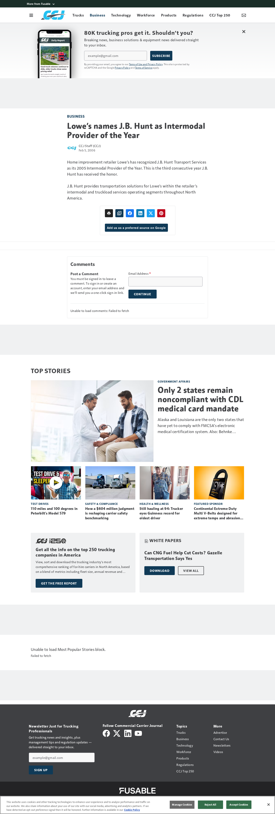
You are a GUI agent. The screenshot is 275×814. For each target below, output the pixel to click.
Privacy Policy (122, 67)
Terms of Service (143, 67)
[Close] (268, 804)
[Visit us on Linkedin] (127, 733)
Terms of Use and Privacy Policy (146, 64)
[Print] (109, 213)
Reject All (210, 804)
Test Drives (40, 503)
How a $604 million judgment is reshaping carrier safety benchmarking (109, 513)
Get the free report (59, 583)
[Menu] (31, 15)
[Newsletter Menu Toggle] (243, 15)
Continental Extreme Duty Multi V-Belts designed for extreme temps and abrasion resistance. (217, 513)
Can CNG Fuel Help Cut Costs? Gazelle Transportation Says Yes (183, 555)
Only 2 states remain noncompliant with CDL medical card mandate (201, 399)
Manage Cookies (182, 804)
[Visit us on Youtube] (138, 733)
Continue (142, 294)
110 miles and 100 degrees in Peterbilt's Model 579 (54, 511)
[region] (137, 805)
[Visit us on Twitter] (117, 733)
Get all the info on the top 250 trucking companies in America (75, 552)
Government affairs (174, 381)
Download (159, 571)
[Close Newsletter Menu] (243, 31)
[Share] (130, 213)
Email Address (139, 273)
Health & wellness (154, 503)
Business (76, 116)
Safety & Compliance (101, 503)
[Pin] (161, 213)
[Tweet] (151, 213)
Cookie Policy (132, 809)
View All (190, 571)
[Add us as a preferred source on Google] (119, 213)
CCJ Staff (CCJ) (90, 146)
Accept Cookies (239, 804)
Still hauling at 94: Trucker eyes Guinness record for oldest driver (161, 513)
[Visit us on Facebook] (106, 733)
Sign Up (41, 770)
